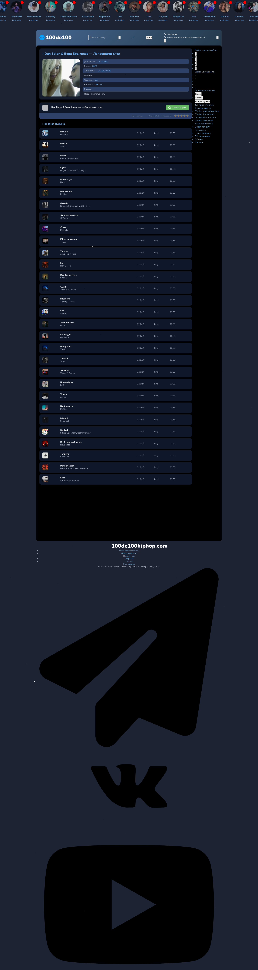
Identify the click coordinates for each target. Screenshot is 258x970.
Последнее (200, 130)
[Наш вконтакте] (129, 823)
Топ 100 (129, 561)
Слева (198, 94)
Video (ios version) (205, 114)
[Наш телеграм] (129, 746)
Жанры (200, 142)
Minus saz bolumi (204, 120)
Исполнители (203, 136)
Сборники (129, 558)
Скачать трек (179, 107)
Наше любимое (203, 133)
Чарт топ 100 (202, 126)
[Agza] (45, 7)
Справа (198, 97)
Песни (199, 139)
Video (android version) (207, 111)
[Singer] (170, 7)
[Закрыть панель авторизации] (165, 41)
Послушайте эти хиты (205, 117)
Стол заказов (129, 564)
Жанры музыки (202, 101)
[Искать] (119, 37)
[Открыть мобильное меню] (217, 37)
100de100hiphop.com (129, 546)
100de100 (59, 37)
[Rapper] (10, 7)
